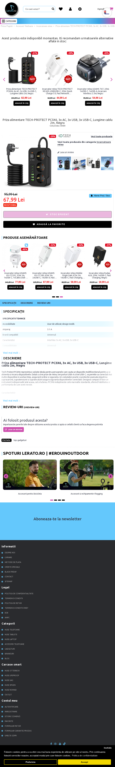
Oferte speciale (12, 567)
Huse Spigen (10, 685)
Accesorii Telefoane (14, 644)
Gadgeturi (10, 649)
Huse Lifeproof (12, 675)
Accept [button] (84, 762)
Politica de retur (13, 603)
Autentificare (11, 707)
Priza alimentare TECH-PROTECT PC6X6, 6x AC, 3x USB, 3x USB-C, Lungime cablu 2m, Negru (21, 91)
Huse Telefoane (12, 630)
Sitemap (8, 581)
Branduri (9, 654)
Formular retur (13, 726)
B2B (6, 613)
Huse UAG (9, 680)
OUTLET (8, 695)
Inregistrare (11, 712)
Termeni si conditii (14, 598)
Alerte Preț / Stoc (102, 195)
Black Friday (11, 572)
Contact (9, 577)
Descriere (27, 303)
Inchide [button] (108, 748)
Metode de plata (13, 562)
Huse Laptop (10, 639)
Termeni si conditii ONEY (16, 608)
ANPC (7, 618)
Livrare (8, 557)
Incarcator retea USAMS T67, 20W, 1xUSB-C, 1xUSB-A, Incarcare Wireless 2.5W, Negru (93, 91)
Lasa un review (67, 152)
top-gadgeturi (20, 440)
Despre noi (10, 553)
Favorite (9, 721)
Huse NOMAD (11, 690)
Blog (7, 658)
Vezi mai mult (11, 352)
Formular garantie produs (18, 731)
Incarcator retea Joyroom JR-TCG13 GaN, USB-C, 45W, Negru (43, 275)
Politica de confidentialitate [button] (84, 755)
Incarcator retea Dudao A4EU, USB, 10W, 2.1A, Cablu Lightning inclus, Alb (71, 275)
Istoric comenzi (12, 716)
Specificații (9, 303)
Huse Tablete (11, 634)
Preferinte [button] (30, 762)
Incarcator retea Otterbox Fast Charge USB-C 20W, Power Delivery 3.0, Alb (15, 275)
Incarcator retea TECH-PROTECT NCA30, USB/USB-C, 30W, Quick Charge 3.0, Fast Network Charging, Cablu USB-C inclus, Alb (57, 91)
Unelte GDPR (11, 736)
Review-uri (43, 303)
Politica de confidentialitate (19, 594)
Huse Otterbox (12, 671)
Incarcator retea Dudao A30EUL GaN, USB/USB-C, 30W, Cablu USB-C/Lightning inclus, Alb (99, 275)
